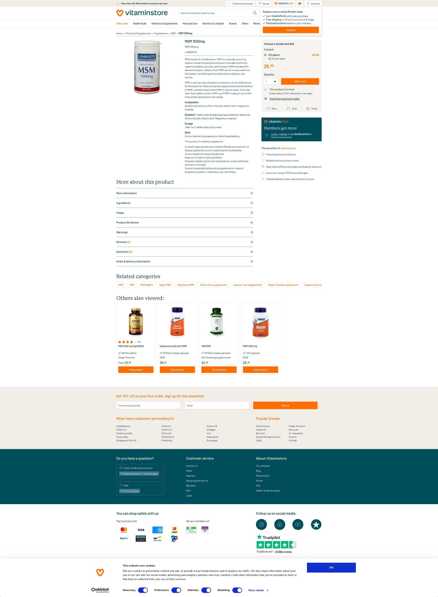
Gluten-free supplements (213, 284)
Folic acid (166, 433)
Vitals (259, 440)
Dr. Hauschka (296, 433)
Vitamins (166, 426)
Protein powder (124, 433)
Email (190, 405)
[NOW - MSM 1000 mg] (260, 322)
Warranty (190, 485)
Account (315, 3)
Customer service (200, 458)
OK (331, 567)
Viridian (293, 440)
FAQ (188, 490)
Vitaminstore (263, 426)
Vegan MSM (165, 284)
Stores (265, 3)
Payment (190, 475)
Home (119, 33)
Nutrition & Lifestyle (213, 23)
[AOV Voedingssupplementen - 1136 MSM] (219, 322)
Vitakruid (261, 429)
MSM (173, 33)
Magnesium (213, 436)
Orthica (293, 436)
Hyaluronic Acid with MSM (173, 346)
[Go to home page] (142, 13)
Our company (263, 465)
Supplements (161, 33)
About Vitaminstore (271, 458)
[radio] (265, 55)
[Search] (254, 13)
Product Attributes (127, 222)
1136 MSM (206, 346)
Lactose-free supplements (247, 284)
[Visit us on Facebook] (279, 524)
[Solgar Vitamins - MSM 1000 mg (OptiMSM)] (135, 322)
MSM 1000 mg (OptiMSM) (131, 346)
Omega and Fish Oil (126, 440)
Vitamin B (212, 426)
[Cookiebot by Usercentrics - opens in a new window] (100, 590)
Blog (258, 470)
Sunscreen (212, 440)
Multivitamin (168, 436)
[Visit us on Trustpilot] (316, 524)
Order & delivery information (133, 261)
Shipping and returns (197, 480)
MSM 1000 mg (250, 346)
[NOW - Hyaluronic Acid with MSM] (177, 322)
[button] (135, 341)
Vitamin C (121, 429)
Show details (256, 590)
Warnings (122, 232)
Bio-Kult (260, 433)
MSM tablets (146, 284)
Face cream (122, 436)
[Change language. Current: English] (300, 3)
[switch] (176, 590)
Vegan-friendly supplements (283, 284)
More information (126, 193)
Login (189, 495)
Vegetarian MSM (185, 284)
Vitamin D (167, 429)
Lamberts (191, 52)
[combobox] (219, 13)
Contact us (192, 465)
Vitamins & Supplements (164, 23)
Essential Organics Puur (268, 436)
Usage (120, 212)
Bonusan (293, 429)
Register (290, 30)
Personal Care (190, 23)
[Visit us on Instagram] (261, 524)
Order (189, 470)
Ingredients (123, 202)
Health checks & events (268, 490)
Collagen (211, 429)
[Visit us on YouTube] (297, 524)
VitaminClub (262, 475)
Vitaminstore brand (243, 3)
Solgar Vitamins (297, 426)
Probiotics (167, 440)
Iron (209, 433)
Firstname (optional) (129, 405)
